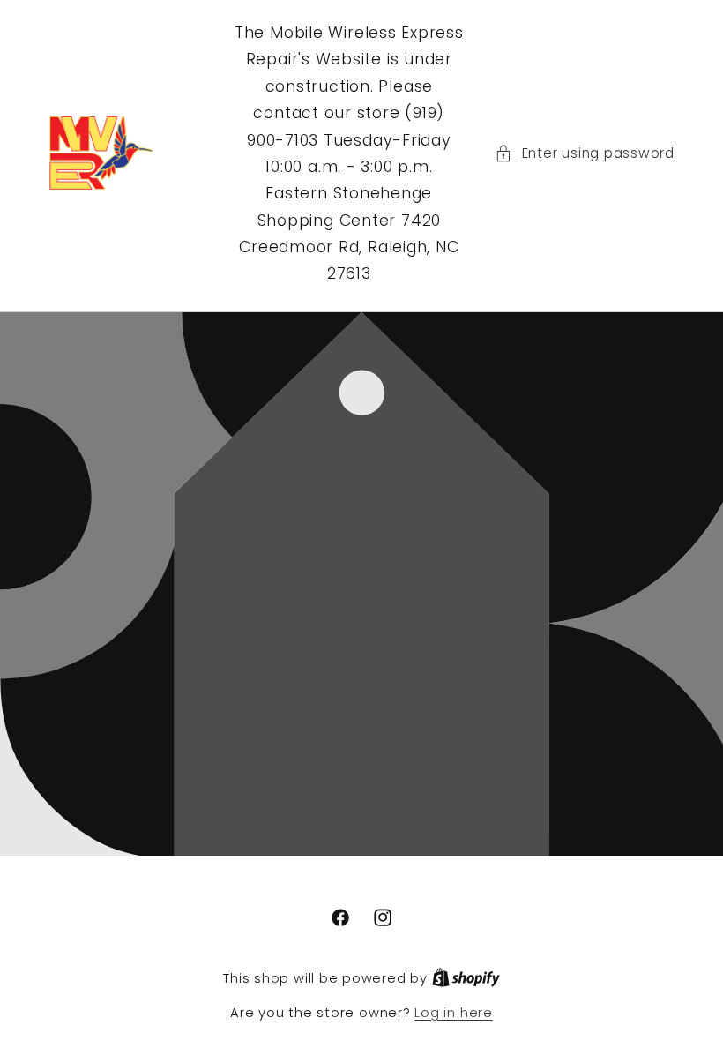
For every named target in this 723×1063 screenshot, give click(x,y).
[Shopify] (466, 978)
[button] (585, 154)
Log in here (453, 1013)
